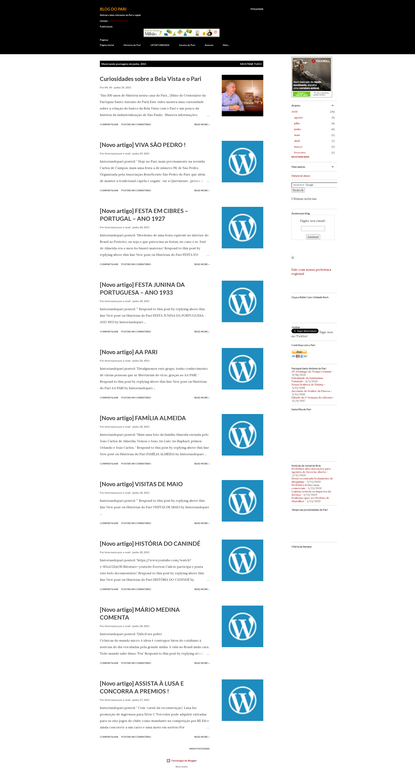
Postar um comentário (136, 124)
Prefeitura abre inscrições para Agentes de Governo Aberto (311, 470)
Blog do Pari (113, 9)
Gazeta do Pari (187, 45)
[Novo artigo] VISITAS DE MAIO (141, 484)
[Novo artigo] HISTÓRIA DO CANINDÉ (150, 543)
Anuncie (209, 45)
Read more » (201, 124)
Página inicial (107, 45)
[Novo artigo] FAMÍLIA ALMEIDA (143, 417)
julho (297, 123)
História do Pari (132, 45)
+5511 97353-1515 (118, 20)
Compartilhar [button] (109, 124)
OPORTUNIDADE (159, 45)
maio (297, 135)
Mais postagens (199, 748)
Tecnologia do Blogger (183, 760)
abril (297, 140)
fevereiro (300, 152)
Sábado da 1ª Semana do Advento (312, 397)
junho (297, 129)
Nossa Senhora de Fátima (307, 384)
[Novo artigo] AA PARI (129, 351)
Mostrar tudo (251, 63)
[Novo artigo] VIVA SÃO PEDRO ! (143, 144)
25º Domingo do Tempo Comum (311, 371)
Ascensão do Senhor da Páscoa (310, 391)
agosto (298, 117)
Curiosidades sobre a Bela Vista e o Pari (150, 78)
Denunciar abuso (300, 175)
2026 (294, 111)
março (298, 146)
